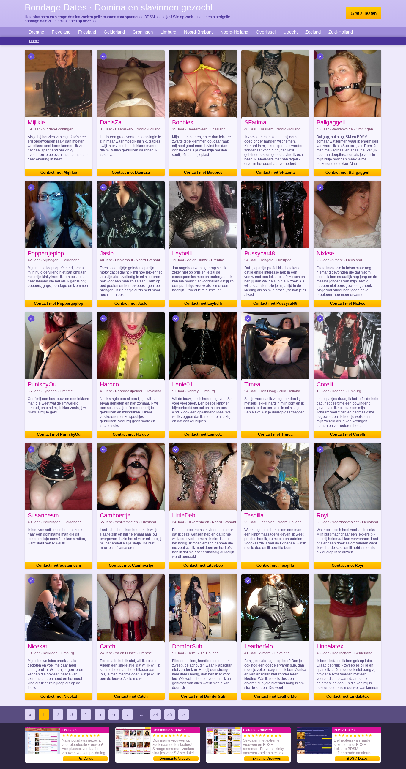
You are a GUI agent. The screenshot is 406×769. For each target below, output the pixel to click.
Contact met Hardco (131, 434)
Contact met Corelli (347, 434)
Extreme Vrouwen (266, 759)
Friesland (87, 31)
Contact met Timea (275, 434)
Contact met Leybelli (203, 303)
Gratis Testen (364, 13)
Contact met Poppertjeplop (58, 303)
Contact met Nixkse (347, 303)
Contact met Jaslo (130, 303)
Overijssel (266, 31)
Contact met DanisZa (131, 172)
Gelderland (114, 31)
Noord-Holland (234, 31)
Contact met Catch (131, 696)
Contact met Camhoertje (131, 565)
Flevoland (61, 31)
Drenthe (36, 31)
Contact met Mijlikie (58, 172)
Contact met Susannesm (58, 565)
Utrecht (290, 31)
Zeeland (313, 31)
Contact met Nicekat (58, 696)
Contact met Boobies (203, 172)
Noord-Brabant (198, 31)
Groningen (143, 31)
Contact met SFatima (275, 172)
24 (155, 714)
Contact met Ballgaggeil (347, 172)
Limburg (168, 31)
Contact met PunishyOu (59, 434)
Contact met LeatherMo (275, 696)
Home (34, 41)
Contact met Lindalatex (347, 696)
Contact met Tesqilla (275, 565)
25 (169, 714)
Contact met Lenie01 (203, 434)
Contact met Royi (347, 565)
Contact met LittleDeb (203, 565)
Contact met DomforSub (203, 696)
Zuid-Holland (340, 31)
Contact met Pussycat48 (275, 303)
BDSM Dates (357, 759)
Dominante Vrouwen (176, 759)
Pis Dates (85, 759)
